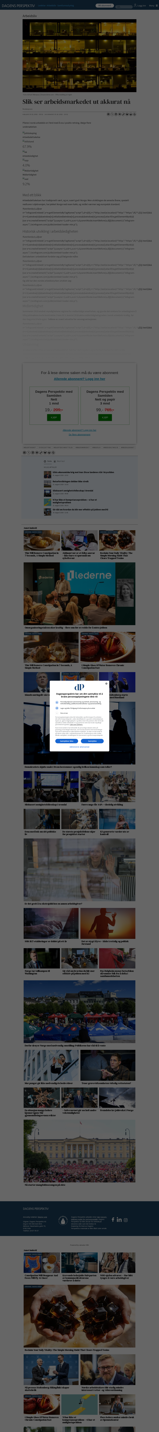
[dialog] (79, 716)
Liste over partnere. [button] (76, 725)
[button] (79, 713)
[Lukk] (106, 683)
